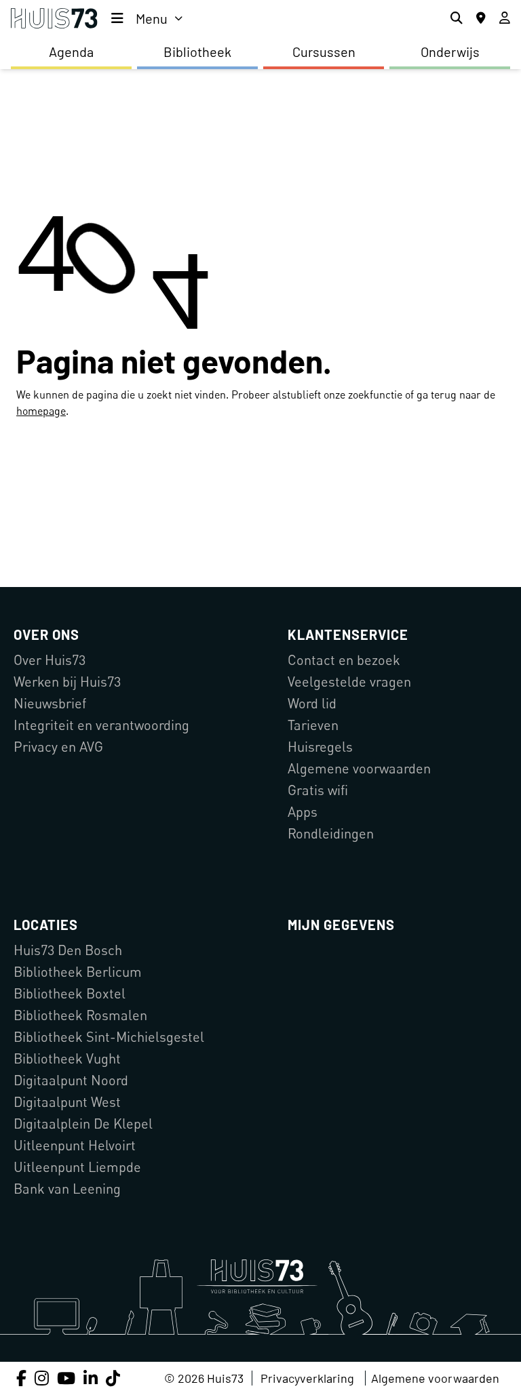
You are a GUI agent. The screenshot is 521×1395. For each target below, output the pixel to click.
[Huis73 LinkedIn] (90, 1378)
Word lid (312, 703)
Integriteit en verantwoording (101, 724)
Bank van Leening (67, 1188)
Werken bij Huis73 (67, 681)
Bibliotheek (197, 51)
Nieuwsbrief (50, 703)
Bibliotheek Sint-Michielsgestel (109, 1036)
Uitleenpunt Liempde (77, 1166)
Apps (302, 811)
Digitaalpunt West (67, 1101)
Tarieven (313, 724)
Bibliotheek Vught (67, 1058)
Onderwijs (450, 51)
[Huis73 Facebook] (21, 1378)
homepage (41, 411)
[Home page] (54, 18)
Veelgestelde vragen (349, 681)
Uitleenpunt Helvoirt (75, 1145)
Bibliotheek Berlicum (78, 971)
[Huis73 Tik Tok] (113, 1378)
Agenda (71, 51)
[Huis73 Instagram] (42, 1378)
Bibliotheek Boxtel (70, 993)
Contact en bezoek (344, 659)
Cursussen (323, 51)
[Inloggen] (504, 18)
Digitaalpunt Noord (71, 1080)
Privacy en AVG (58, 746)
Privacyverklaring (307, 1378)
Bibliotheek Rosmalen (80, 1015)
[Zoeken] (456, 18)
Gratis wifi (318, 790)
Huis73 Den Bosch (68, 950)
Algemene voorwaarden (359, 768)
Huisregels (320, 746)
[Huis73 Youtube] (66, 1378)
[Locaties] (481, 18)
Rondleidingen (331, 833)
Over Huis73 (49, 659)
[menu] (146, 18)
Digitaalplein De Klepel (83, 1123)
